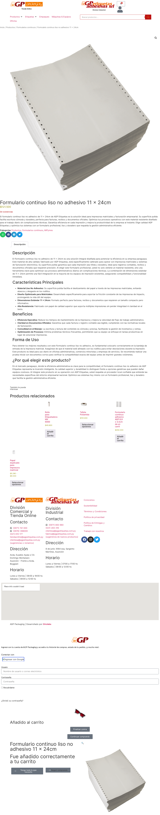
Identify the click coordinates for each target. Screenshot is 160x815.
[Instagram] (91, 539)
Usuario (4, 667)
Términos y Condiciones (95, 511)
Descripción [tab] (20, 244)
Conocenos (89, 500)
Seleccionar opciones (88, 425)
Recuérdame (8, 688)
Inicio (2, 27)
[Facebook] (84, 539)
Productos (10, 27)
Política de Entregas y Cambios (94, 524)
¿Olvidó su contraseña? (12, 700)
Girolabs (47, 624)
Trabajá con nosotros (94, 531)
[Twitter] (97, 539)
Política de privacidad (94, 517)
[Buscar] (148, 17)
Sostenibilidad (90, 505)
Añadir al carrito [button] (50, 433)
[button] (16, 17)
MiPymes (48, 230)
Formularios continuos (26, 27)
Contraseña (6, 678)
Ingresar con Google (14, 659)
